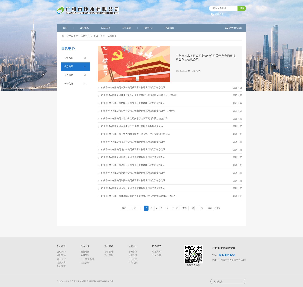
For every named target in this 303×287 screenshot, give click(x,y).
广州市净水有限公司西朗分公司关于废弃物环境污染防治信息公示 (133, 103)
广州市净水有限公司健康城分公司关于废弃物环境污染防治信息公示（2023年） (139, 196)
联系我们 (169, 28)
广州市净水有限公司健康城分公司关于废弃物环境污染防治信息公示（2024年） (139, 95)
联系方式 (156, 251)
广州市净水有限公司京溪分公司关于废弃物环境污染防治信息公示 (133, 87)
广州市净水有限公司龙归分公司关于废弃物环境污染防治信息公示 (205, 57)
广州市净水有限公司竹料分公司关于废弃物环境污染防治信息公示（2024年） (138, 111)
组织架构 (61, 255)
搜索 (242, 8)
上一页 (133, 208)
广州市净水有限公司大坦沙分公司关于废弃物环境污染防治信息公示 (134, 118)
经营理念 (85, 251)
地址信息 (156, 255)
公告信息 (68, 75)
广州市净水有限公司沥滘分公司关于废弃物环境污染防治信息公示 (133, 165)
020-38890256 (227, 255)
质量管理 (85, 255)
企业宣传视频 (87, 259)
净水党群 (126, 28)
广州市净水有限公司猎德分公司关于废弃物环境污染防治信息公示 (133, 157)
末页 (184, 208)
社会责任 (85, 262)
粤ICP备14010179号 (105, 281)
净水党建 (108, 251)
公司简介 (61, 251)
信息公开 (98, 36)
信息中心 (148, 28)
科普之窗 (68, 83)
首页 (65, 28)
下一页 (175, 208)
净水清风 (108, 255)
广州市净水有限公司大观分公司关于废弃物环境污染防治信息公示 (133, 188)
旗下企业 (61, 259)
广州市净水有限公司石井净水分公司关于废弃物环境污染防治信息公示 (135, 134)
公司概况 (84, 28)
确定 (210, 208)
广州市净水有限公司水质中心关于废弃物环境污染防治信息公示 (132, 126)
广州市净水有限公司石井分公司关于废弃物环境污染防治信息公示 (133, 142)
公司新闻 (68, 58)
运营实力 (61, 262)
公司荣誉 (61, 266)
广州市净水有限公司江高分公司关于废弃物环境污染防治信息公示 (133, 180)
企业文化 (105, 28)
